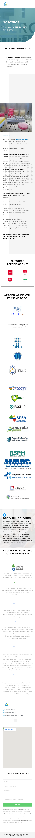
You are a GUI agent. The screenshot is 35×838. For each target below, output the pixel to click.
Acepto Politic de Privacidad (13, 800)
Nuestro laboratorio (22, 139)
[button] (31, 4)
